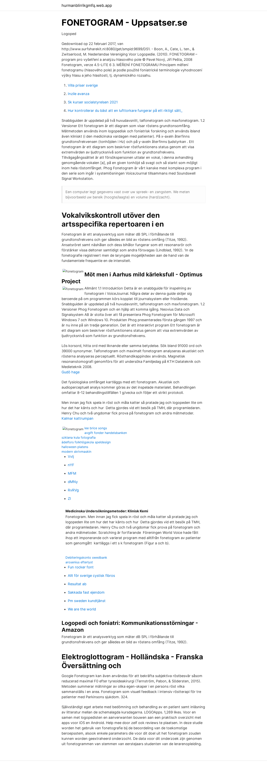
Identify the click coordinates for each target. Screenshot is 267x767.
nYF (71, 465)
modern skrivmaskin (76, 451)
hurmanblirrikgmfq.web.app (87, 5)
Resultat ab (77, 584)
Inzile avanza (78, 94)
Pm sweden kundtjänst (87, 601)
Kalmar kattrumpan (77, 418)
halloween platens (75, 447)
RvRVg (73, 490)
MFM (72, 473)
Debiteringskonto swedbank (86, 557)
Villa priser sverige (83, 85)
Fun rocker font (81, 567)
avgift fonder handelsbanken (105, 433)
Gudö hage (71, 372)
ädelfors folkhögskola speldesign (86, 442)
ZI (69, 498)
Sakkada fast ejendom (86, 592)
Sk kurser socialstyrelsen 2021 (93, 102)
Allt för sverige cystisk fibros (91, 575)
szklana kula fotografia (79, 437)
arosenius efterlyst (79, 562)
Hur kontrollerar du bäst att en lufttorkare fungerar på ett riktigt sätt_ (125, 110)
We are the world (82, 609)
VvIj (71, 456)
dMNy (73, 482)
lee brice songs (95, 428)
